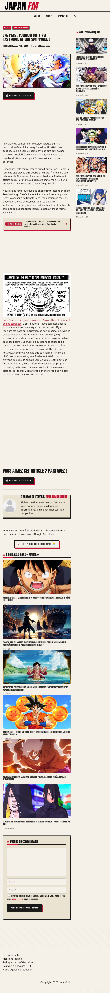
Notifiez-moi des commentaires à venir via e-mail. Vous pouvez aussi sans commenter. (36, 897)
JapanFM (64, 982)
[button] (75, 16)
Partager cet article (20, 95)
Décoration (63, 16)
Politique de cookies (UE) (17, 966)
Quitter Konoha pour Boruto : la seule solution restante (90, 119)
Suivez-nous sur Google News (36, 544)
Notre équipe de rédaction (17, 969)
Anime (49, 16)
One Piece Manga (21, 27)
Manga (37, 16)
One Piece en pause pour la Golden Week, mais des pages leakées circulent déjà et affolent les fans (35, 688)
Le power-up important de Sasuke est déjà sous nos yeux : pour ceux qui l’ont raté (37, 822)
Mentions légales (12, 958)
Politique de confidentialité (18, 962)
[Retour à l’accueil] (21, 5)
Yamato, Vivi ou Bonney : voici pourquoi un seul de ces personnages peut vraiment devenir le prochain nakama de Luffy (34, 643)
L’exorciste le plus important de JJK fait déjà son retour (90, 58)
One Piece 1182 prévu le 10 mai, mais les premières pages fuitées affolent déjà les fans (34, 778)
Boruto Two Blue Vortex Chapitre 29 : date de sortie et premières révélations (90, 210)
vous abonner (17, 899)
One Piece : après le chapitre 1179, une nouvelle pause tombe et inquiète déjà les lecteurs (36, 598)
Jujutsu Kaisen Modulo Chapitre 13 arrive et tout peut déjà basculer (91, 148)
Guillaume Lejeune (56, 497)
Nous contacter (11, 955)
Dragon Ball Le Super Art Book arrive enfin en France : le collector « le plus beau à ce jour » (36, 733)
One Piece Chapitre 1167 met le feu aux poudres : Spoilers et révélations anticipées (90, 178)
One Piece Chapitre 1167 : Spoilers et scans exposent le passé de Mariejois (91, 88)
